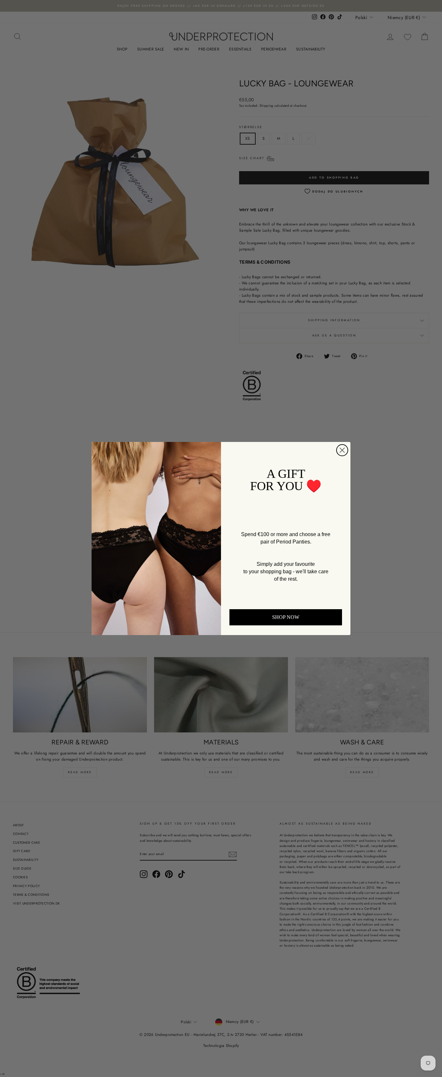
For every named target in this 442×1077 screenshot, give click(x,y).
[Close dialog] (342, 450)
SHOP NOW (285, 617)
